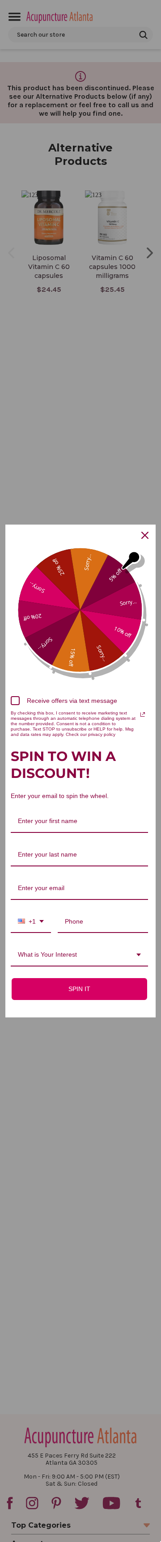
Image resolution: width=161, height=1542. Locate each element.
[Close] (145, 535)
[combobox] (31, 922)
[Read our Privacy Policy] (142, 714)
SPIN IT (79, 988)
